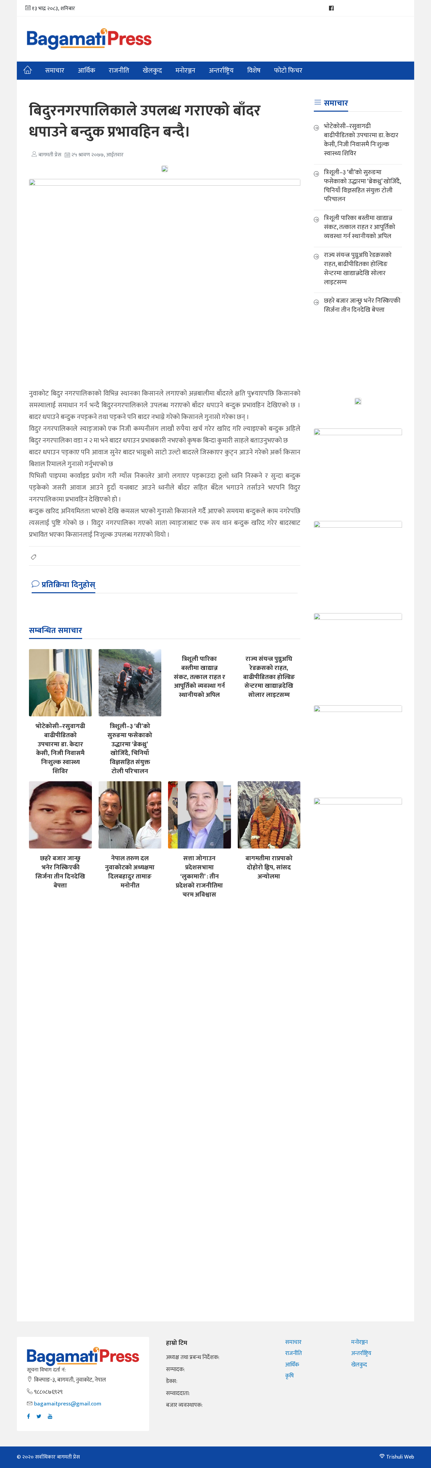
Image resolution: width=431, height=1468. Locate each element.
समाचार (54, 70)
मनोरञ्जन (359, 1342)
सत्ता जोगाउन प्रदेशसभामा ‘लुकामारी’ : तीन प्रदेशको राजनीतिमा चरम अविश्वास (199, 876)
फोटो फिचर (288, 70)
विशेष (254, 70)
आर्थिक (86, 70)
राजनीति (119, 70)
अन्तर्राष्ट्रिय (221, 70)
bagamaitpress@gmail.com (67, 1403)
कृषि (289, 1376)
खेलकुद (152, 70)
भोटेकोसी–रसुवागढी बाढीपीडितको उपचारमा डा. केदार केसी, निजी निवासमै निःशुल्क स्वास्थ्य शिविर (60, 749)
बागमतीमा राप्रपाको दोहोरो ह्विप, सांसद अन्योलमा (269, 867)
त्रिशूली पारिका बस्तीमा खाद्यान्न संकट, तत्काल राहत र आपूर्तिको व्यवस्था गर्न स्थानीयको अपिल (199, 677)
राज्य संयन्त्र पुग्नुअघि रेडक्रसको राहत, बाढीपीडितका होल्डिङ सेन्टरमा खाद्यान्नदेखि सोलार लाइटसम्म (269, 677)
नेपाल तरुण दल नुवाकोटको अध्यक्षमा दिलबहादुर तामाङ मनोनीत (130, 872)
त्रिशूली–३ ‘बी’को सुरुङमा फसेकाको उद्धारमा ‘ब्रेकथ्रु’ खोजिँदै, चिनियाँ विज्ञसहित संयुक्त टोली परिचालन (129, 749)
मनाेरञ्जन (185, 70)
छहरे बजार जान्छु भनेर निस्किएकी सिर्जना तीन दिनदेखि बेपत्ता (60, 872)
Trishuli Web (400, 1457)
